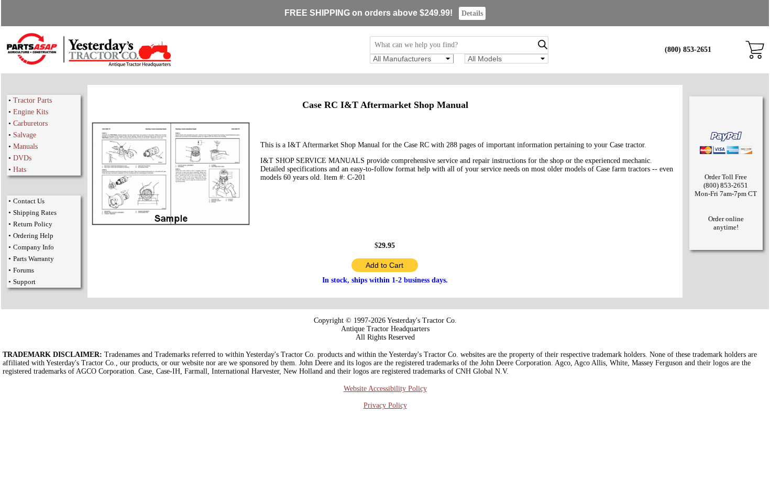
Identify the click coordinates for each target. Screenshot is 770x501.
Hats (19, 169)
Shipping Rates (35, 212)
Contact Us (29, 201)
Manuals (25, 146)
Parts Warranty (33, 259)
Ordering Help (33, 235)
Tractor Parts (32, 100)
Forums (23, 270)
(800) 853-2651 (688, 49)
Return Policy (32, 224)
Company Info (33, 247)
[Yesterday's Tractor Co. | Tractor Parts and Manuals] (88, 65)
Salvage (24, 135)
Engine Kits (30, 112)
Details (472, 13)
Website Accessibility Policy (385, 389)
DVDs (22, 158)
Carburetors (30, 123)
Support (24, 282)
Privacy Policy (385, 405)
